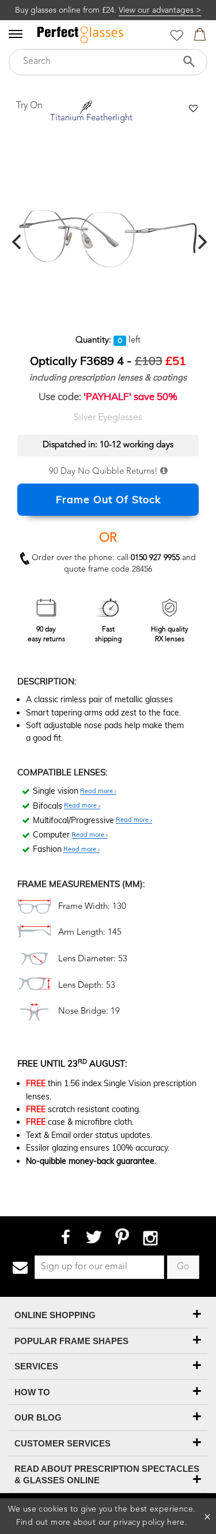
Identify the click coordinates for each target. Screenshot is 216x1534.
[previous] (18, 241)
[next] (201, 241)
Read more (97, 791)
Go (183, 1267)
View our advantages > (160, 10)
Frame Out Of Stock (108, 499)
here (176, 1522)
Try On (29, 106)
